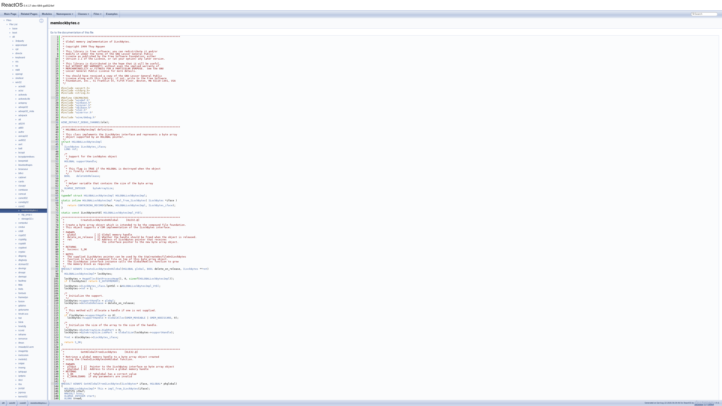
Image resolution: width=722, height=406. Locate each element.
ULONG (68, 398)
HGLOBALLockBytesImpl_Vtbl (122, 212)
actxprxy (22, 103)
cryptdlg (22, 239)
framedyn (23, 297)
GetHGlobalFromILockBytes (102, 383)
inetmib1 (22, 359)
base (14, 28)
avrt (20, 144)
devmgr (22, 268)
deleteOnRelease (87, 176)
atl (19, 119)
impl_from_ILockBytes (130, 200)
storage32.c (27, 218)
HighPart (108, 330)
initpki (21, 363)
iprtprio (22, 376)
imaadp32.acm (26, 347)
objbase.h (83, 107)
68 (54, 200)
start (90, 396)
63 (54, 188)
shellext (19, 78)
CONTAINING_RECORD (90, 205)
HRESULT (66, 268)
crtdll (20, 231)
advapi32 (23, 107)
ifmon (21, 343)
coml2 (21, 206)
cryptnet (22, 247)
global (139, 268)
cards (21, 181)
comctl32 (23, 198)
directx (18, 53)
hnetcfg (22, 326)
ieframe (22, 334)
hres (79, 393)
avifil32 (22, 140)
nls (16, 61)
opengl (19, 74)
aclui (20, 90)
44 (54, 141)
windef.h (82, 100)
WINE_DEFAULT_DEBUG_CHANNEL (80, 122)
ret (205, 268)
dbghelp (22, 260)
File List (13, 24)
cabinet (22, 177)
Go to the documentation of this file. (72, 32)
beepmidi (23, 161)
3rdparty (19, 41)
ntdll (17, 70)
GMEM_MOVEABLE (136, 317)
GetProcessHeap (107, 278)
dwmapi (22, 276)
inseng (21, 367)
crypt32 (22, 235)
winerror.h (83, 112)
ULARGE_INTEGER (74, 188)
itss (20, 384)
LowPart (107, 332)
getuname (23, 309)
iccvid (21, 330)
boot (14, 32)
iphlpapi (22, 371)
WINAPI (77, 268)
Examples (112, 14)
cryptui (21, 252)
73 (54, 212)
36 (54, 122)
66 (54, 195)
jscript (21, 388)
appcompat (21, 45)
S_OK (78, 342)
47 (54, 149)
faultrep (22, 281)
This (100, 388)
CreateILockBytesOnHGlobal (102, 268)
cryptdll (22, 243)
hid (20, 318)
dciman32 (23, 264)
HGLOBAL (69, 161)
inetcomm (23, 355)
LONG (67, 149)
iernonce (22, 338)
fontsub (22, 293)
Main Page (10, 14)
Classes (82, 14)
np (16, 65)
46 (54, 146)
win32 (18, 82)
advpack (22, 115)
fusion (21, 301)
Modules (47, 14)
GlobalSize (125, 332)
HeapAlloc (89, 278)
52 (54, 161)
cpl (16, 49)
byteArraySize (102, 188)
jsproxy (22, 392)
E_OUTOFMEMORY (108, 281)
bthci (20, 173)
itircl (20, 380)
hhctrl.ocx (23, 314)
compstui (23, 223)
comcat (22, 194)
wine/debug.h (85, 117)
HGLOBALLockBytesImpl (87, 141)
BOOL (67, 176)
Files (96, 14)
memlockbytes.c (29, 210)
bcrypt (21, 152)
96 (54, 268)
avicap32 (23, 136)
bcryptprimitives (26, 156)
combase (23, 190)
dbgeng (22, 256)
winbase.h (83, 102)
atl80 (21, 127)
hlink (20, 322)
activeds (22, 94)
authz (21, 132)
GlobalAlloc (116, 317)
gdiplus (22, 305)
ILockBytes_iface (93, 146)
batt (20, 148)
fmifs (20, 289)
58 (54, 176)
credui (21, 227)
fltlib (20, 285)
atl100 (21, 123)
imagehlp (23, 351)
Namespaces (63, 14)
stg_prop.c (26, 214)
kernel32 (22, 396)
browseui (23, 169)
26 (54, 97)
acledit (21, 86)
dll (13, 37)
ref (74, 149)
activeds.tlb (24, 99)
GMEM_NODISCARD (160, 317)
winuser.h (83, 105)
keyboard (20, 57)
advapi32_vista (26, 111)
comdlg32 (23, 202)
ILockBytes (71, 146)
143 (54, 383)
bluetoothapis (25, 165)
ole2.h (80, 110)
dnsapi (21, 272)
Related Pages (29, 14)
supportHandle (86, 161)
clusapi (22, 185)
